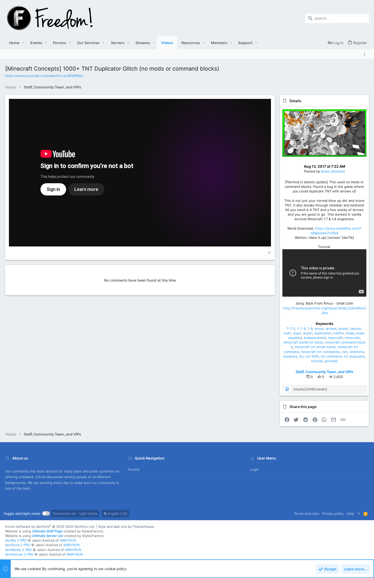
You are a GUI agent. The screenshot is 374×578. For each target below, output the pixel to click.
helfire (339, 333)
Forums (133, 469)
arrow (319, 328)
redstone (357, 352)
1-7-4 (301, 328)
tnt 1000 (312, 356)
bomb (343, 328)
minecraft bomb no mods (303, 342)
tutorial (316, 361)
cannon (355, 328)
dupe (297, 333)
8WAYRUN (68, 540)
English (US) (117, 513)
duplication (323, 333)
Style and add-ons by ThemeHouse (126, 526)
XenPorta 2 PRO (17, 545)
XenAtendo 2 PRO (19, 554)
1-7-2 (291, 328)
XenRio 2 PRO (16, 540)
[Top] (359, 513)
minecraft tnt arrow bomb (315, 347)
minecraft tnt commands (320, 352)
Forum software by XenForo (50, 526)
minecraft (352, 338)
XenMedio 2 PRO (18, 550)
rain (345, 352)
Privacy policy (333, 513)
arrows (331, 328)
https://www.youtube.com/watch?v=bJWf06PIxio (44, 76)
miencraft (335, 338)
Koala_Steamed (333, 171)
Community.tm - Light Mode (75, 513)
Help (350, 513)
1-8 (310, 328)
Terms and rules (306, 513)
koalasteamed (315, 338)
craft (287, 333)
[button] (23, 43)
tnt (301, 356)
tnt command (331, 356)
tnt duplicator (354, 356)
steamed (290, 356)
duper (307, 333)
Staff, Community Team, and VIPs (324, 372)
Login (254, 469)
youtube (331, 361)
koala (350, 333)
